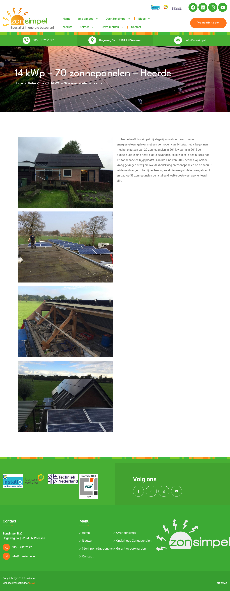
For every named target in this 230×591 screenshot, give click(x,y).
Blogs (142, 18)
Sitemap (222, 583)
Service (84, 27)
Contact (136, 27)
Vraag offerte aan (208, 23)
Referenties (37, 83)
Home (66, 18)
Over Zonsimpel (116, 18)
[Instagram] (212, 7)
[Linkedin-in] (151, 491)
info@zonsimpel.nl (197, 40)
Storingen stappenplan (98, 548)
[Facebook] (192, 7)
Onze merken (110, 27)
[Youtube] (222, 7)
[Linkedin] (202, 7)
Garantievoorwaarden (131, 548)
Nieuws (67, 27)
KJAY (32, 582)
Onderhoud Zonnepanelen (133, 540)
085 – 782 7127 (22, 547)
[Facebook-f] (138, 491)
